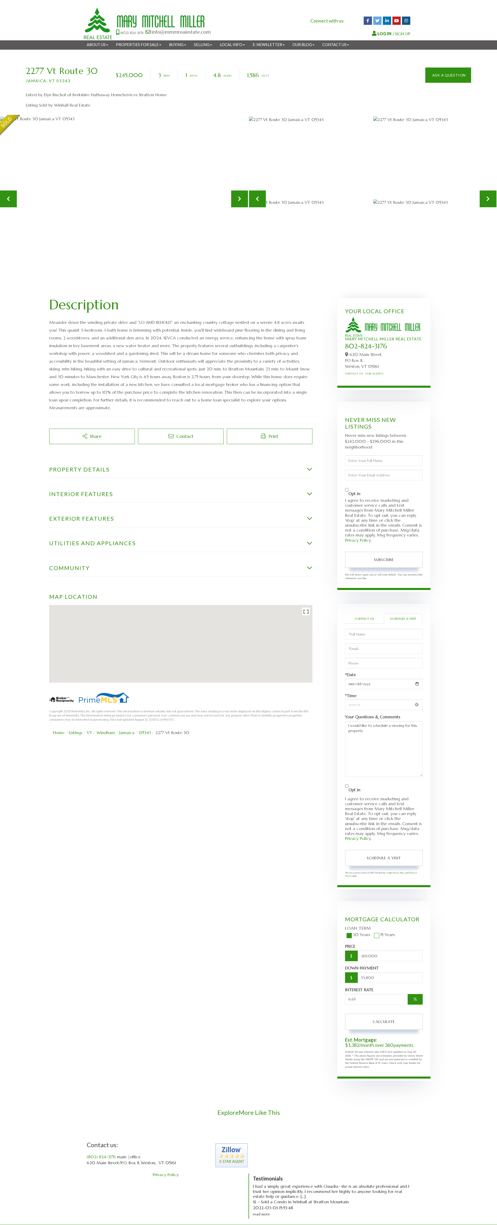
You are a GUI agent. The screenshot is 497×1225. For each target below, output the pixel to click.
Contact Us (354, 373)
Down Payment (362, 967)
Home (58, 732)
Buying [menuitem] (176, 44)
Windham (106, 732)
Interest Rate (359, 989)
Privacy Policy (358, 540)
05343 (145, 732)
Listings (75, 732)
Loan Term (358, 928)
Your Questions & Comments (372, 716)
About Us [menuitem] (96, 44)
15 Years (387, 934)
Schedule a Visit (403, 619)
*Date (350, 674)
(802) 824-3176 (101, 1156)
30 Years (361, 934)
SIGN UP (402, 33)
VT (89, 732)
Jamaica (126, 732)
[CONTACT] (448, 75)
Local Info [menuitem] (231, 44)
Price (350, 946)
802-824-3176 (366, 346)
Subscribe (384, 559)
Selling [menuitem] (201, 44)
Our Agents (374, 373)
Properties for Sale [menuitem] (137, 44)
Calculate (384, 1021)
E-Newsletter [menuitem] (267, 44)
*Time (350, 695)
